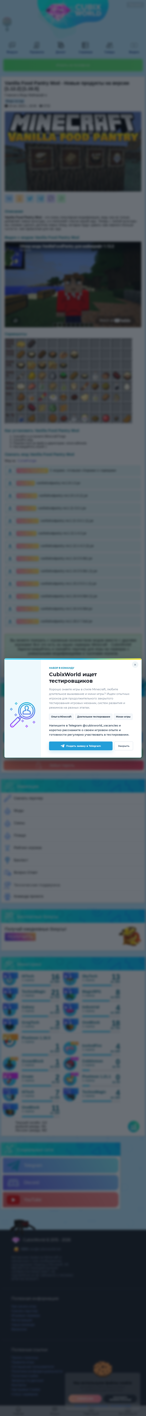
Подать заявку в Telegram (83, 745)
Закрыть (123, 745)
